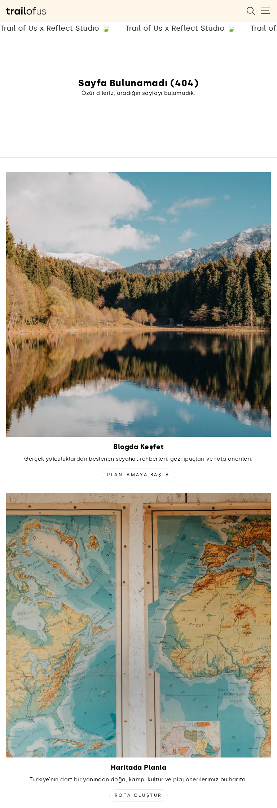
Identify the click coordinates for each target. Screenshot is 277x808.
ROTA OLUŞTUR (138, 795)
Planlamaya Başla (138, 474)
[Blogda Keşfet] (138, 304)
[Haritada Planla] (138, 625)
